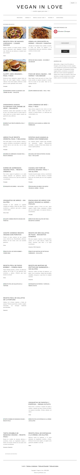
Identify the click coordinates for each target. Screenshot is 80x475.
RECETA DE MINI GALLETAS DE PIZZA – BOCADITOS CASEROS (39, 234)
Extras (4, 118)
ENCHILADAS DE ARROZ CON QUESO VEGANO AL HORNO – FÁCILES (40, 202)
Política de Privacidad (43, 466)
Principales (5, 86)
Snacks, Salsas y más (39, 17)
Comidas (27, 17)
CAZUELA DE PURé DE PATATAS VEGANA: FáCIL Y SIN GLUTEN (39, 169)
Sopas (30, 117)
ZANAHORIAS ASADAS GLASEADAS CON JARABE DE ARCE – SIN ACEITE (14, 106)
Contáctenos (59, 17)
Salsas (30, 445)
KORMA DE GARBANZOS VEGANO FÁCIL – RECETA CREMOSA (12, 169)
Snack (4, 55)
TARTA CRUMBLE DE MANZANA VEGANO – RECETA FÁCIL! (14, 435)
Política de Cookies (54, 466)
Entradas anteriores (11, 453)
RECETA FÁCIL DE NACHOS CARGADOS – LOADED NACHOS (13, 43)
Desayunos (19, 17)
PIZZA (30, 86)
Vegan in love (40, 6)
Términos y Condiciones (31, 466)
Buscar (65, 51)
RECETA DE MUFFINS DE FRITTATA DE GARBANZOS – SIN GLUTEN (39, 267)
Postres (50, 17)
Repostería (38, 247)
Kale (35, 472)
